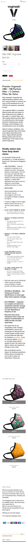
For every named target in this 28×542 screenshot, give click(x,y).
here (11, 159)
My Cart (24, 1)
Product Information (6, 80)
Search (3, 539)
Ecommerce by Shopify (7, 535)
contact (21, 205)
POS (22, 534)
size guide (16, 337)
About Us (8, 539)
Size (3, 61)
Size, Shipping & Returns (17, 80)
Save (11, 75)
